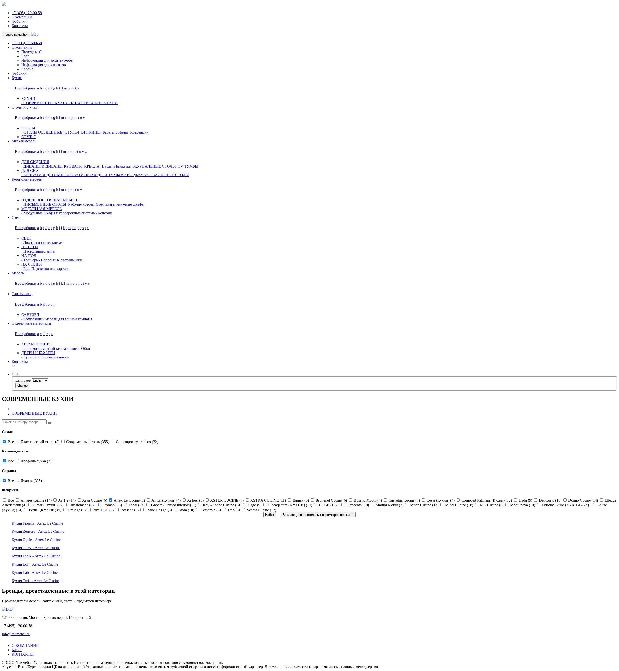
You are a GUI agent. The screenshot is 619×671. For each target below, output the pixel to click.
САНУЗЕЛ (30, 315)
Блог (25, 56)
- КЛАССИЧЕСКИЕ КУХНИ (93, 103)
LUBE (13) (328, 505)
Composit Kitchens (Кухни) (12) (486, 500)
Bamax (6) (301, 500)
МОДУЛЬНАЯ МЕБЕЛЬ (41, 209)
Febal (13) (136, 505)
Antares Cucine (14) (36, 500)
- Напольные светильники (60, 260)
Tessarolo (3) (211, 510)
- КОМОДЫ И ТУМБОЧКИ (107, 175)
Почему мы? (31, 52)
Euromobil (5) (111, 505)
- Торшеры (30, 260)
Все (11, 442)
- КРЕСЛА (91, 166)
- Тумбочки (139, 175)
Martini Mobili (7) (389, 505)
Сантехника (21, 294)
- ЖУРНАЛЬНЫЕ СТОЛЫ (153, 166)
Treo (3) (234, 510)
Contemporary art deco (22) (136, 442)
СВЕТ (26, 238)
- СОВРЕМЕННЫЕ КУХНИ (45, 103)
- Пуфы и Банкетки (115, 166)
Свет (16, 217)
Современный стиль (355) (87, 442)
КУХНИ (28, 98)
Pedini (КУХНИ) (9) (45, 510)
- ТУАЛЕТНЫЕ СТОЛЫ (168, 175)
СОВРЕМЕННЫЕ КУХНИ (34, 413)
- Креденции (138, 132)
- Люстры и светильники (41, 243)
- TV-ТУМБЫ (187, 166)
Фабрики (19, 21)
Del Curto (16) (550, 500)
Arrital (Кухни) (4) (166, 500)
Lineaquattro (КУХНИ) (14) (290, 505)
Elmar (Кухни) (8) (47, 505)
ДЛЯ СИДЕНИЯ (35, 162)
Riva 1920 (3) (103, 510)
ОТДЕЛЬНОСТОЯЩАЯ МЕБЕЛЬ (49, 200)
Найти (269, 515)
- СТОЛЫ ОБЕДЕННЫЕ (41, 132)
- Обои (84, 348)
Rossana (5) (129, 510)
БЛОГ (17, 650)
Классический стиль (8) (40, 442)
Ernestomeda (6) (81, 505)
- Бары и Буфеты (114, 132)
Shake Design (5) (158, 510)
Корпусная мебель (27, 179)
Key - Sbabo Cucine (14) (222, 505)
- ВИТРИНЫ (90, 132)
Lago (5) (254, 505)
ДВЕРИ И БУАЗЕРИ (38, 353)
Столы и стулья (24, 107)
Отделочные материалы (31, 323)
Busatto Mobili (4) (368, 500)
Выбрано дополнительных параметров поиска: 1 (318, 515)
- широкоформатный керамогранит (50, 348)
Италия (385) (31, 481)
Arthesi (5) (195, 500)
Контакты (20, 26)
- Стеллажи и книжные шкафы (119, 204)
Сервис (27, 69)
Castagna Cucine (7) (404, 500)
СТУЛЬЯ (28, 137)
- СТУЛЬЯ (70, 132)
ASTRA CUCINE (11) (268, 500)
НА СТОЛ (29, 247)
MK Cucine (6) (491, 505)
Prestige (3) (77, 510)
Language (23, 380)
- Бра (25, 269)
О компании (22, 17)
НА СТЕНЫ (31, 264)
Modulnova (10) (522, 505)
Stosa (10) (186, 510)
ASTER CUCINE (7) (227, 500)
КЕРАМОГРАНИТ (36, 344)
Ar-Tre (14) (67, 500)
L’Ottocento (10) (356, 505)
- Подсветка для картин (48, 269)
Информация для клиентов (43, 65)
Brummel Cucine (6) (331, 500)
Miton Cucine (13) (424, 505)
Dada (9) (525, 500)
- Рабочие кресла (80, 204)
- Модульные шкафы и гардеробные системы (58, 213)
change (22, 385)
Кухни (17, 78)
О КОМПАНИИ (25, 645)
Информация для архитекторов (47, 60)
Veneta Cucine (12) (261, 510)
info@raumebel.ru (16, 634)
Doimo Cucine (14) (583, 500)
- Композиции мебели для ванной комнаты (56, 319)
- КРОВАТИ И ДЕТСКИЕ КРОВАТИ (52, 175)
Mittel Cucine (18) (459, 505)
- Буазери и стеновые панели (45, 357)
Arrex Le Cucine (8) (129, 500)
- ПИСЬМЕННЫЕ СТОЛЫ (43, 204)
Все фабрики (25, 88)
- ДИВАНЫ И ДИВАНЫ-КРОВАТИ (51, 166)
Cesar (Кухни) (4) (441, 500)
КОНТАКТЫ (23, 654)
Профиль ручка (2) (35, 461)
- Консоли (104, 213)
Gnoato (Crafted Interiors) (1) (173, 505)
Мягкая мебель (24, 141)
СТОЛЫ (28, 128)
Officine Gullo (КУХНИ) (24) (565, 505)
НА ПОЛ (28, 256)
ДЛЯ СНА (30, 170)
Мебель (18, 273)
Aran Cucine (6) (94, 500)
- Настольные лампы (38, 251)
